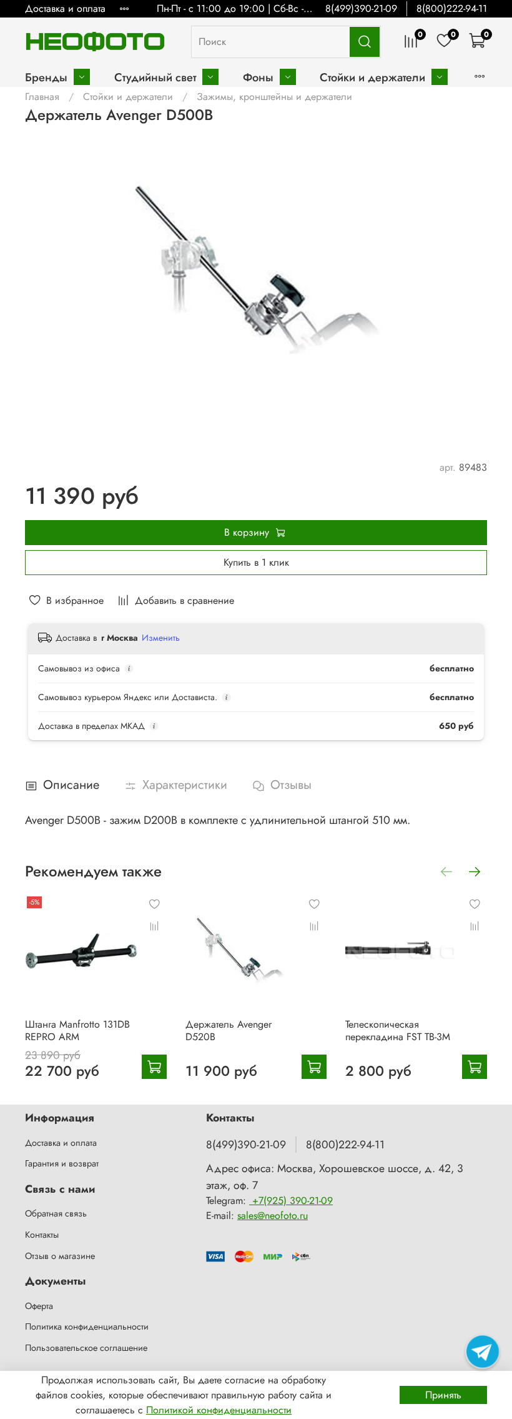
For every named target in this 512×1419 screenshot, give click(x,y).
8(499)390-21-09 (361, 8)
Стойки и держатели (372, 77)
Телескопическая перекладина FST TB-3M (397, 1029)
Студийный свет (155, 77)
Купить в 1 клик (256, 562)
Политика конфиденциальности (87, 1326)
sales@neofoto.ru (272, 1215)
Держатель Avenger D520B (228, 1029)
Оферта (39, 1306)
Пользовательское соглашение (86, 1347)
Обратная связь (56, 1213)
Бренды (46, 77)
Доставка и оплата (65, 8)
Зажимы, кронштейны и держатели (274, 96)
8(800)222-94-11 (451, 8)
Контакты (42, 1234)
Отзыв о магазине (60, 1256)
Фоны (258, 77)
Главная (42, 96)
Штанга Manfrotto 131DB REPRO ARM (77, 1029)
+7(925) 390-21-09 (291, 1200)
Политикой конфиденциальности (219, 1410)
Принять (443, 1395)
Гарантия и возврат (62, 1163)
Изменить (161, 637)
